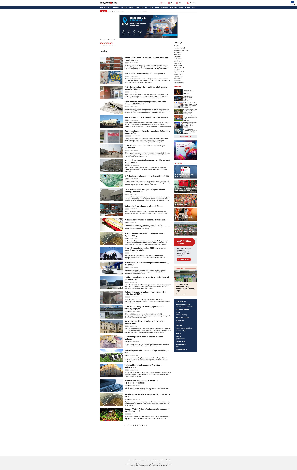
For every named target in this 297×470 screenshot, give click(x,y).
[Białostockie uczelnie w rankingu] (111, 63)
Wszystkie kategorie (181, 349)
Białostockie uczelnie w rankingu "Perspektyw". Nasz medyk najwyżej (147, 59)
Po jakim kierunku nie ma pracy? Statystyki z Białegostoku (143, 366)
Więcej (193, 7)
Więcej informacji (180, 294)
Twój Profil (167, 460)
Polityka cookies (141, 464)
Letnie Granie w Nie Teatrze (132, 11)
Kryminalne (177, 72)
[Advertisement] (148, 440)
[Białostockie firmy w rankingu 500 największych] (111, 77)
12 (142, 425)
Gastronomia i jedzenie (182, 309)
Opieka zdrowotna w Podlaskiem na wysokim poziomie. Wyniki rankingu (148, 161)
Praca (146, 7)
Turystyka (187, 7)
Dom (175, 69)
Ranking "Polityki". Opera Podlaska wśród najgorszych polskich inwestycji (147, 410)
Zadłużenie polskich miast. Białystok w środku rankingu (144, 338)
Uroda (176, 63)
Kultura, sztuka (180, 320)
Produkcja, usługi (181, 331)
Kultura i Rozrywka (179, 50)
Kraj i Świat (177, 80)
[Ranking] (111, 414)
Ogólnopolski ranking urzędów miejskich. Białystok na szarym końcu (147, 132)
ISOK (162, 460)
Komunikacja (193, 2)
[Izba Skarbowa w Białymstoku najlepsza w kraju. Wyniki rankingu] (111, 238)
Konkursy (110, 11)
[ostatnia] (146, 425)
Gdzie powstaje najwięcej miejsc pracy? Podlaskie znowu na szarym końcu (145, 103)
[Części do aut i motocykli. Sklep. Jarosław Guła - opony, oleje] (185, 276)
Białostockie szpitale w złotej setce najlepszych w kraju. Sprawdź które (145, 293)
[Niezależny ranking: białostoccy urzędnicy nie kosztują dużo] (111, 399)
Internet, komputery (181, 315)
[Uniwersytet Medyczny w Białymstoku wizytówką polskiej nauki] (111, 326)
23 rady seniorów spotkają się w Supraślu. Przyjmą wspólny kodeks (190, 111)
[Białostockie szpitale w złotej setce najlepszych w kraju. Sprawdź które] (111, 297)
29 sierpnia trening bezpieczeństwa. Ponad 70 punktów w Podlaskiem (190, 130)
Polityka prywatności (130, 464)
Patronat (141, 460)
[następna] (144, 425)
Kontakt (152, 460)
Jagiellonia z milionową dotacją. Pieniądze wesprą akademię (190, 117)
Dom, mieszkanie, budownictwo (185, 307)
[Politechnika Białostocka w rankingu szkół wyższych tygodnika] (111, 92)
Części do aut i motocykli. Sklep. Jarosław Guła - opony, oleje (185, 288)
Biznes (151, 7)
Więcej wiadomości (184, 136)
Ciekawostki (177, 82)
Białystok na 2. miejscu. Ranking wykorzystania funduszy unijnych (144, 308)
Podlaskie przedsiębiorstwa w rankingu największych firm (147, 351)
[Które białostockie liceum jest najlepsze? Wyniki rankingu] (111, 194)
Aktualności (128, 136)
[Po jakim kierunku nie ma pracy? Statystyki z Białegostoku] (111, 370)
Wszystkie (176, 46)
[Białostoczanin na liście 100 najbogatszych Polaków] (111, 121)
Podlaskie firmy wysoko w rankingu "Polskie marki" (146, 220)
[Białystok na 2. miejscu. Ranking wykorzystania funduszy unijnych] (111, 312)
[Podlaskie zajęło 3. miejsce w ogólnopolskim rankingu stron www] (111, 268)
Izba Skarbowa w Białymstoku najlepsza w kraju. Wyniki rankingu (145, 234)
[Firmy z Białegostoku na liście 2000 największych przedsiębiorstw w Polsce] (111, 253)
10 (137, 425)
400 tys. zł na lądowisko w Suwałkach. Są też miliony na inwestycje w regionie (190, 104)
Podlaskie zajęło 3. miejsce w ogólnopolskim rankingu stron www (147, 264)
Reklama (178, 333)
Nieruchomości (164, 7)
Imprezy (164, 2)
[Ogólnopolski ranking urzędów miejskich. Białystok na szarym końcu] (111, 136)
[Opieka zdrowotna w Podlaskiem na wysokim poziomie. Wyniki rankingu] (111, 165)
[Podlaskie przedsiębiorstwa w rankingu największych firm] (111, 355)
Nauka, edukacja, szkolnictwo (184, 328)
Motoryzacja (173, 7)
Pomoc (157, 460)
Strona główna (103, 40)
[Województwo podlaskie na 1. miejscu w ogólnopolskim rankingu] (111, 385)
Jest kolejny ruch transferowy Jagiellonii (189, 91)
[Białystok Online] (108, 3)
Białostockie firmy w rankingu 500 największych (145, 73)
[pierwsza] (124, 425)
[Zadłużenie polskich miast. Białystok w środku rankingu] (111, 341)
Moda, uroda (179, 323)
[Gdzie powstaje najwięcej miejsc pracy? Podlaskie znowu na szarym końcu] (111, 107)
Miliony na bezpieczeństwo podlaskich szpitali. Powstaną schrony (190, 124)
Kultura (137, 7)
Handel (178, 312)
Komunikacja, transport (182, 317)
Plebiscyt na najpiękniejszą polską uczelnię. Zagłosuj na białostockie (147, 278)
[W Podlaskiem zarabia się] (111, 180)
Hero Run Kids (143, 11)
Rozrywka (178, 336)
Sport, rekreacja (180, 339)
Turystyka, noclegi (181, 341)
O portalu (129, 460)
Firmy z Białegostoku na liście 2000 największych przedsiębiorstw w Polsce (145, 249)
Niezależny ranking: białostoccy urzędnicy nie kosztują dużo (147, 395)
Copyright (149, 464)
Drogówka (176, 74)
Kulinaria (176, 78)
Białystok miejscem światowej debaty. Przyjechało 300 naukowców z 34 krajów (189, 98)
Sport (142, 7)
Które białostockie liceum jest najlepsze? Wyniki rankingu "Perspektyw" (145, 190)
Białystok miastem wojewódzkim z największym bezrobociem (145, 147)
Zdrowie (181, 7)
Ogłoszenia (182, 2)
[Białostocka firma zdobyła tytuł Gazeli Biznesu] (111, 209)
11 (140, 425)
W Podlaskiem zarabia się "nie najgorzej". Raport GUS (147, 176)
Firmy (172, 2)
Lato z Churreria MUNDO (119, 11)
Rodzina (176, 65)
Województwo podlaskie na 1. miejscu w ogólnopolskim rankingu (141, 382)
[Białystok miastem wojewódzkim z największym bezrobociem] (111, 151)
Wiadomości (116, 7)
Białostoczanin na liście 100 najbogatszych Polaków (146, 117)
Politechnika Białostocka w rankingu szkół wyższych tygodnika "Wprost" (146, 88)
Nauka (157, 7)
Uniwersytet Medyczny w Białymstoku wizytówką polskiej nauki (145, 322)
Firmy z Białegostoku (105, 7)
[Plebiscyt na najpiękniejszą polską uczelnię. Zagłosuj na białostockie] (111, 282)
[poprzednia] (126, 425)
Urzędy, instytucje (181, 344)
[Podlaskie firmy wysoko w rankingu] (111, 224)
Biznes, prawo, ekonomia (183, 304)
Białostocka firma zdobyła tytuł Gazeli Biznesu (144, 206)
